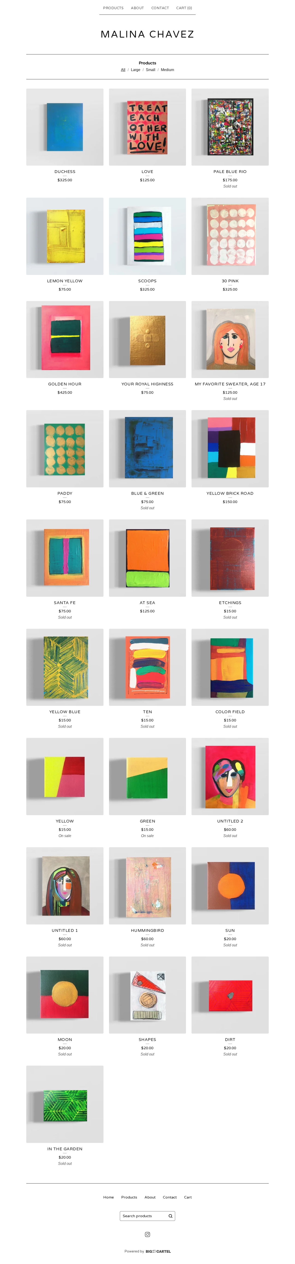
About (137, 8)
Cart (188, 1197)
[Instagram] (147, 1234)
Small (150, 70)
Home (108, 1197)
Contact (160, 8)
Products (113, 8)
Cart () (184, 8)
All (123, 70)
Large (135, 70)
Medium (167, 70)
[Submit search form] (170, 1216)
